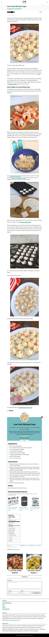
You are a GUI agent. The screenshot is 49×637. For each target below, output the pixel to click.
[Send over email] (14, 12)
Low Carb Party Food (18, 8)
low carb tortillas (12, 84)
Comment (9, 580)
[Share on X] (12, 12)
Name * (10, 590)
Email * (22, 590)
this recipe (16, 549)
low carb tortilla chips (25, 222)
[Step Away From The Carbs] (24, 2)
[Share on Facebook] (8, 12)
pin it (38, 73)
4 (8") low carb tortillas (15, 458)
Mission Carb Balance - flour (18, 177)
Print (24, 440)
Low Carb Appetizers (10, 8)
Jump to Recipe (11, 15)
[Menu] (1, 2)
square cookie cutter (15, 175)
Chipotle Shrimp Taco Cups (25, 407)
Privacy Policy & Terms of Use (12, 620)
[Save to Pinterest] (10, 12)
